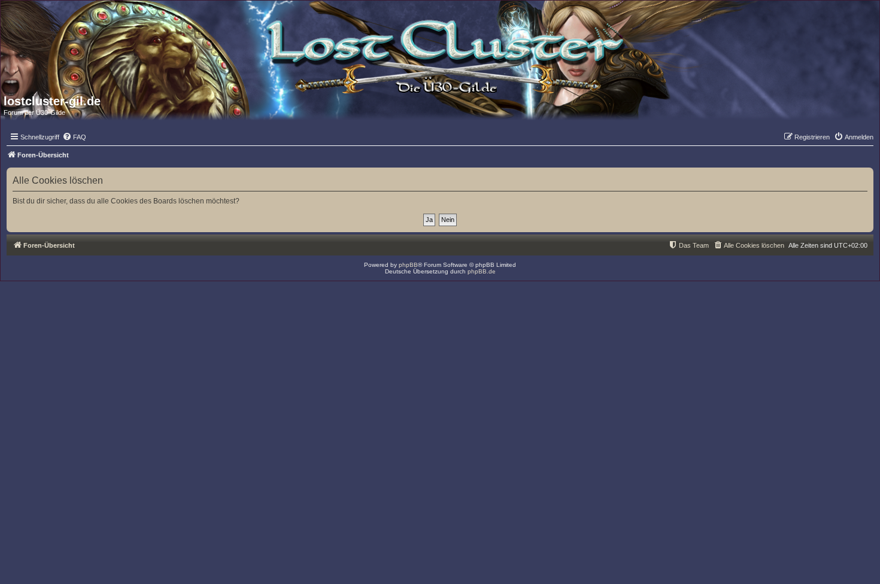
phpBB (408, 264)
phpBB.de (482, 271)
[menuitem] (74, 137)
